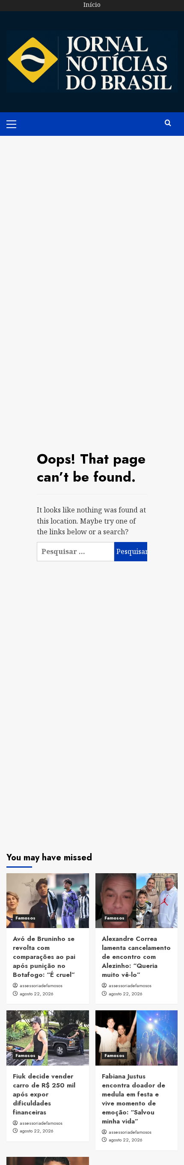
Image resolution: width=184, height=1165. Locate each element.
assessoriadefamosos (41, 985)
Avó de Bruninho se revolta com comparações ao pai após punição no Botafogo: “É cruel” (44, 956)
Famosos (25, 917)
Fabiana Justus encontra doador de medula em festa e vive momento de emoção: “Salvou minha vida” (133, 1099)
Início (92, 4)
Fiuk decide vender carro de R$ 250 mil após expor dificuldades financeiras (44, 1094)
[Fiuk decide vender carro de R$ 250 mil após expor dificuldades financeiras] (47, 1037)
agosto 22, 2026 (36, 993)
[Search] (168, 123)
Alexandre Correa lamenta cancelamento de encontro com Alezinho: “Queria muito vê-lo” (136, 956)
